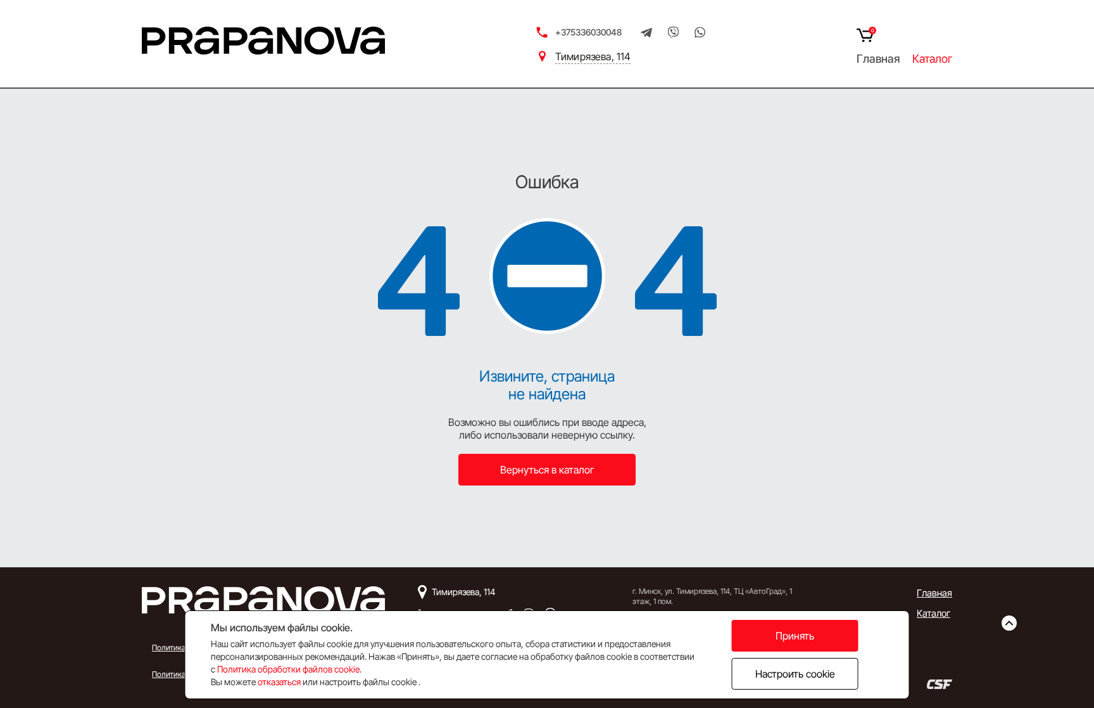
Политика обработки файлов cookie (288, 669)
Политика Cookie (181, 674)
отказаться (279, 681)
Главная (878, 59)
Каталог (932, 59)
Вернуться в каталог (547, 469)
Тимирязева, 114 (593, 56)
